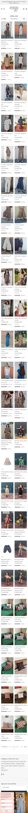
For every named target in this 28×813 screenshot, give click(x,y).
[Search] (4, 8)
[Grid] (24, 19)
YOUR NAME (2, 799)
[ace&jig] (14, 8)
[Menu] (1, 8)
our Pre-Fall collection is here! (9, 1)
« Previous (4, 746)
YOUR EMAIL (3, 803)
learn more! (4, 770)
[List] (26, 19)
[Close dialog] (27, 792)
